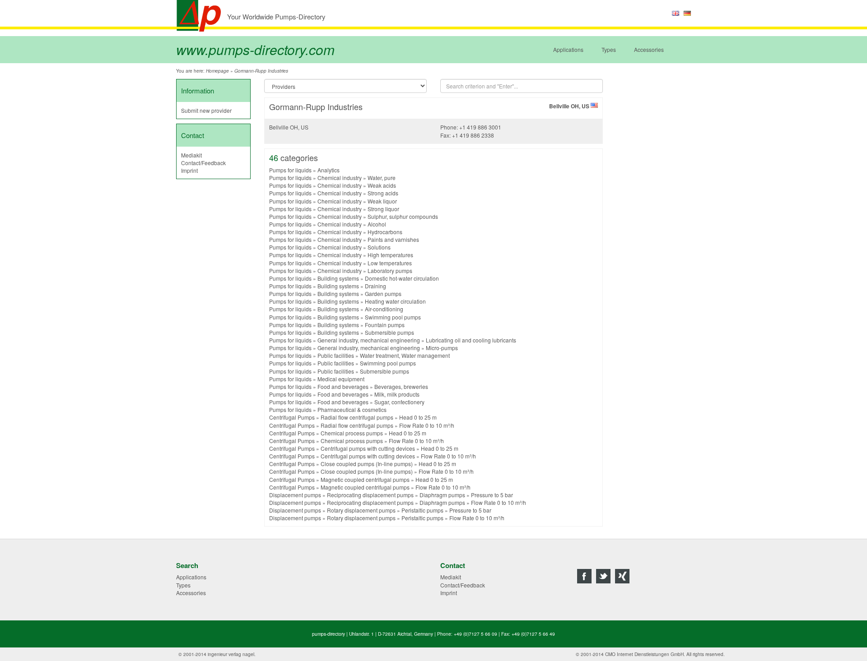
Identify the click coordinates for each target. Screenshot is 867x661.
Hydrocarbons (385, 232)
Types (608, 49)
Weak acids (382, 185)
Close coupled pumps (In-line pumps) (367, 463)
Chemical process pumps (352, 433)
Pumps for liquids (290, 170)
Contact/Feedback (203, 162)
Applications (568, 49)
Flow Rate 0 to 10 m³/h (426, 425)
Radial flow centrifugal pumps (357, 417)
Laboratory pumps (390, 270)
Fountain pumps (385, 324)
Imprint (189, 170)
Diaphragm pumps (442, 495)
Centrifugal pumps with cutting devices (368, 448)
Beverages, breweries (401, 386)
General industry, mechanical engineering (368, 340)
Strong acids (383, 193)
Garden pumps (383, 293)
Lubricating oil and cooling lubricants (471, 340)
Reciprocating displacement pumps (370, 495)
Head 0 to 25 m (418, 417)
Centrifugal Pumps (292, 417)
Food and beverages (342, 386)
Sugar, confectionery (399, 402)
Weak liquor (382, 201)
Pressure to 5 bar (492, 495)
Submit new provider (206, 110)
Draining (375, 286)
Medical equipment (340, 379)
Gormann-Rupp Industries (261, 71)
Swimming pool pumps (393, 317)
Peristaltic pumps (422, 510)
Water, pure (382, 177)
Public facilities (335, 355)
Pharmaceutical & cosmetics (352, 409)
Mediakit (191, 155)
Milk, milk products (397, 394)
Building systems (338, 278)
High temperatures (390, 255)
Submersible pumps (389, 332)
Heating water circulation (395, 301)
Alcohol (377, 224)
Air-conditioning (384, 309)
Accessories (649, 49)
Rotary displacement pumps (361, 510)
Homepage (217, 71)
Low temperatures (390, 263)
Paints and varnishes (393, 239)
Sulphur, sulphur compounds (403, 216)
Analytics (328, 170)
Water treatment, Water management (405, 355)
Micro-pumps (442, 347)
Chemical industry (339, 177)
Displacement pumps (295, 495)
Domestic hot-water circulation (402, 278)
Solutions (379, 247)
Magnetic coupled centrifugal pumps (365, 479)
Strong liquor (383, 209)
